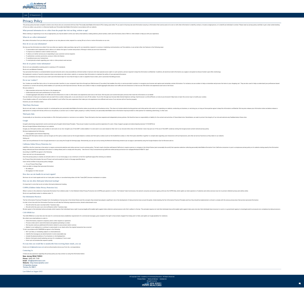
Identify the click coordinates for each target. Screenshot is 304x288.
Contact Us (163, 279)
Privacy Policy (141, 279)
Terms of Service (153, 279)
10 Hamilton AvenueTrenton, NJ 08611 (30, 266)
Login (25, 15)
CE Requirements (35, 15)
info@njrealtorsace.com (37, 247)
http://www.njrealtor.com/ (39, 263)
